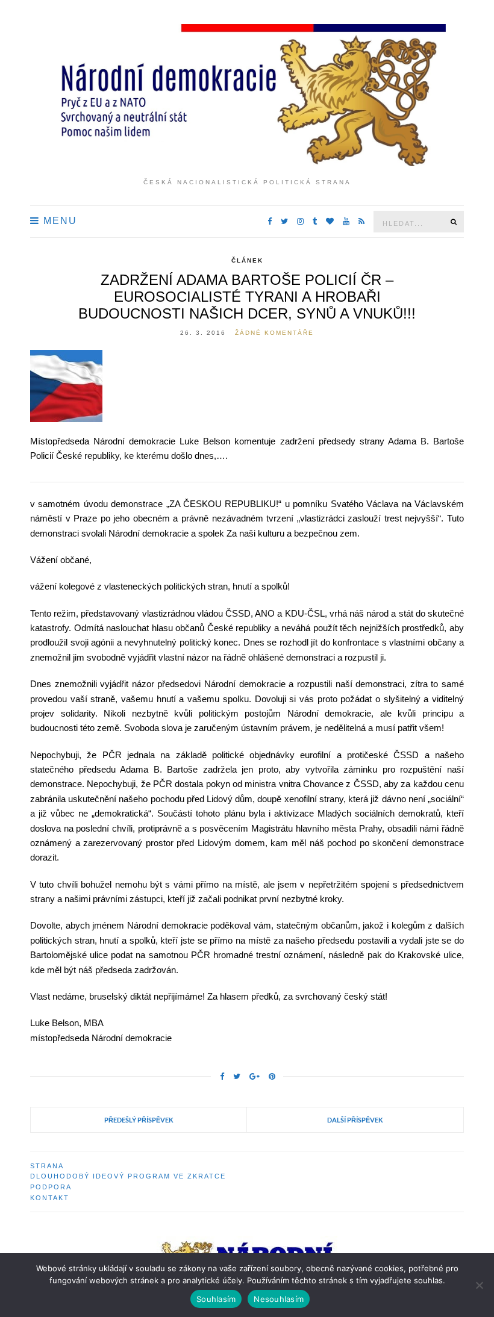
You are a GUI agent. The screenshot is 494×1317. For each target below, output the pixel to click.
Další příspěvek (355, 1120)
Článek (247, 260)
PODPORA (51, 1187)
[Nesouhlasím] (479, 1285)
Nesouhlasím (279, 1299)
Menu (58, 221)
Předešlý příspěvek (139, 1120)
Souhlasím (216, 1299)
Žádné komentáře (274, 332)
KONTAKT (49, 1197)
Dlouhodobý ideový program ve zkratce (128, 1176)
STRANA (47, 1165)
